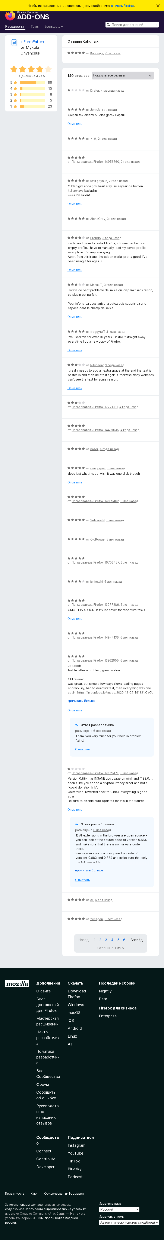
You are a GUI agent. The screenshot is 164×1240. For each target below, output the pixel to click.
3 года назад (116, 219)
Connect (43, 1151)
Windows (76, 1004)
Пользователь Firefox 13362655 (95, 660)
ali (91, 900)
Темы (35, 26)
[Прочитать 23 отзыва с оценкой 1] (32, 106)
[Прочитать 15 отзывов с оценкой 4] (32, 88)
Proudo (95, 238)
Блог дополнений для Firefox (47, 1005)
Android (75, 1028)
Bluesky (75, 1169)
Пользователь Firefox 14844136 (95, 637)
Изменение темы (111, 1216)
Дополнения (48, 983)
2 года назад (107, 138)
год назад (109, 109)
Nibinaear (97, 365)
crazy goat (98, 468)
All (70, 1044)
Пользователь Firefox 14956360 (95, 161)
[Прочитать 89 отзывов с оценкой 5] (32, 82)
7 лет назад (113, 53)
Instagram (76, 1145)
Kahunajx (96, 53)
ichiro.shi (96, 581)
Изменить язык (110, 1203)
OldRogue (97, 539)
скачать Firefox (122, 5)
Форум (42, 1084)
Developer (45, 1167)
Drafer (94, 90)
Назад (83, 940)
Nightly (105, 991)
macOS (74, 1012)
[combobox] (132, 24)
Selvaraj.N (97, 520)
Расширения (15, 26)
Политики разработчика (47, 1057)
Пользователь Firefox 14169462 (95, 501)
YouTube (75, 1153)
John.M (95, 109)
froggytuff (97, 331)
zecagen (96, 919)
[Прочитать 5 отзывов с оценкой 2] (32, 100)
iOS (71, 1020)
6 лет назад (129, 562)
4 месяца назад (112, 90)
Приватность (14, 1193)
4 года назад (128, 407)
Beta (103, 999)
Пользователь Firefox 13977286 (95, 604)
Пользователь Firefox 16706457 (95, 562)
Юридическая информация (64, 1193)
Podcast (75, 1177)
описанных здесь (57, 1204)
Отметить (74, 123)
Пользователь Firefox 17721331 (95, 407)
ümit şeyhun (98, 181)
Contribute (45, 1159)
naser (94, 449)
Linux (72, 1036)
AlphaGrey (97, 219)
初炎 (93, 138)
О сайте (43, 991)
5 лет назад (116, 468)
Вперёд (136, 940)
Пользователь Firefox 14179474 (95, 773)
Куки (34, 1193)
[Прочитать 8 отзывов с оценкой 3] (32, 94)
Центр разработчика (47, 1038)
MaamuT (96, 285)
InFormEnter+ (32, 41)
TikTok (74, 1161)
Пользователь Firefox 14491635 (95, 430)
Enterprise (108, 1016)
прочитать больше (81, 700)
